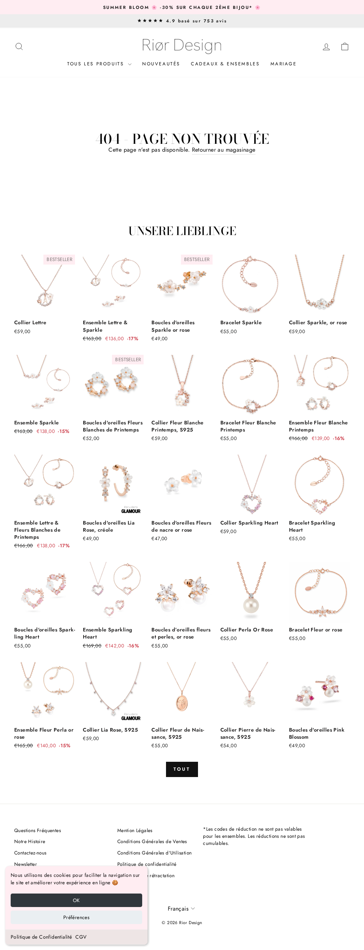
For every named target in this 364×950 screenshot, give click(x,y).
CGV (80, 936)
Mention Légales (134, 830)
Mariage (284, 63)
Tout (182, 769)
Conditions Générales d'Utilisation (154, 852)
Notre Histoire (30, 841)
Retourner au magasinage (224, 150)
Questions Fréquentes (37, 830)
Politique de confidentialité (146, 864)
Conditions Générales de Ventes (152, 841)
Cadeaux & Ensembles (225, 63)
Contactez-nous (30, 852)
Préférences (76, 917)
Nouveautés (161, 63)
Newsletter (25, 864)
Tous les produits (96, 63)
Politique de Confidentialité (41, 936)
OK (76, 900)
